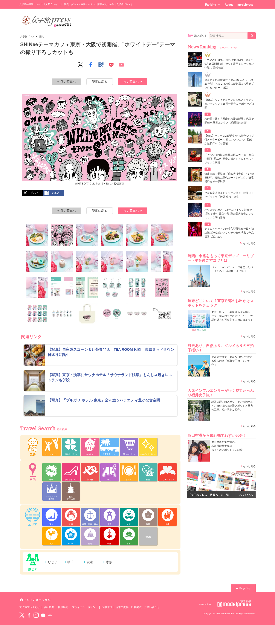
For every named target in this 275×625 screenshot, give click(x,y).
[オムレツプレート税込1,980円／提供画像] (37, 235)
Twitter (21, 615)
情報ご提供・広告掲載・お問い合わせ (138, 607)
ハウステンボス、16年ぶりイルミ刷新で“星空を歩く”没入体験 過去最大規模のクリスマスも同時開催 (229, 213)
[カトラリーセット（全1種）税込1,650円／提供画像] (162, 287)
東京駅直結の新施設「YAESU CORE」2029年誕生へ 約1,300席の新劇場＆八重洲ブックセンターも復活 (229, 83)
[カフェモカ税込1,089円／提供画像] (62, 261)
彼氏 (70, 562)
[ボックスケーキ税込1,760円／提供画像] (87, 235)
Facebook (29, 615)
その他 (148, 537)
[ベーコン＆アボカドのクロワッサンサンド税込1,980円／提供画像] (112, 235)
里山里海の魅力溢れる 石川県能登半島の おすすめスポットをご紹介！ (228, 446)
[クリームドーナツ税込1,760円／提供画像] (37, 261)
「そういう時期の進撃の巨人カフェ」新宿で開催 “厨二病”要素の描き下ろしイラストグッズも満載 (229, 158)
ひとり (52, 562)
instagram (36, 615)
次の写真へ (131, 81)
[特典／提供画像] (62, 287)
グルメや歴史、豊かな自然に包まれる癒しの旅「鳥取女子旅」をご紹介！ (232, 360)
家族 (109, 562)
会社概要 (49, 607)
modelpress (245, 4)
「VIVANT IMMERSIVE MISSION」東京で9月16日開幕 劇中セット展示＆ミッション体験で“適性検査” (229, 63)
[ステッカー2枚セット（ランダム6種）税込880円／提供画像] (62, 313)
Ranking (210, 4)
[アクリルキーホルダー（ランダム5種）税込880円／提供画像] (112, 287)
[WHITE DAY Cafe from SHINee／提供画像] (62, 235)
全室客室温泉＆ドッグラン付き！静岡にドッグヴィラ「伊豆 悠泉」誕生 (229, 194)
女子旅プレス (27, 36)
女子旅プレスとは (29, 607)
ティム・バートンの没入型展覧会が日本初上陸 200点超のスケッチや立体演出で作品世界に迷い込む (229, 232)
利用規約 (63, 607)
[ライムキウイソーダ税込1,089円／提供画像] (87, 261)
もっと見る (249, 243)
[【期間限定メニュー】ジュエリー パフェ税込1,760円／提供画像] (137, 261)
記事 (190, 35)
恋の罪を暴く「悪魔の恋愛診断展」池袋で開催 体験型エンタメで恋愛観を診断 (229, 120)
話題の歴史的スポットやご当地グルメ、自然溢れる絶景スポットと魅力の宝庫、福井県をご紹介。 (232, 405)
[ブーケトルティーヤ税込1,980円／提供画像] (137, 235)
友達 (90, 562)
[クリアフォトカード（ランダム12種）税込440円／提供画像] (37, 313)
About (229, 4)
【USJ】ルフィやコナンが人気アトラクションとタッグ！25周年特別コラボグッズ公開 (229, 103)
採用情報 (107, 607)
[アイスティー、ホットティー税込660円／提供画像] (37, 287)
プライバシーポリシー (85, 607)
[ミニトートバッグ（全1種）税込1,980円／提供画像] (87, 313)
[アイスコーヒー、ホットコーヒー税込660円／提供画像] (162, 261)
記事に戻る (99, 81)
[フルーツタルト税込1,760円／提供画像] (162, 235)
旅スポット (200, 35)
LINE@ (50, 615)
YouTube (43, 615)
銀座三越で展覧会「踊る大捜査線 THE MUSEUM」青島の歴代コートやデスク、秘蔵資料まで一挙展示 (229, 177)
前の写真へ (68, 81)
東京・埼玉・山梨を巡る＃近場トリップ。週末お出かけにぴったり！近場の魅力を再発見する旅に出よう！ (232, 316)
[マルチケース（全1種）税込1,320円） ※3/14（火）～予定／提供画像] (162, 313)
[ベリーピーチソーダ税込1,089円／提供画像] (112, 261)
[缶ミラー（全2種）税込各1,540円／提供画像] (112, 313)
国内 (41, 36)
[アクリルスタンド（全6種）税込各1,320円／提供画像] (137, 287)
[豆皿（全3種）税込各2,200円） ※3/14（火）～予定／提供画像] (137, 313)
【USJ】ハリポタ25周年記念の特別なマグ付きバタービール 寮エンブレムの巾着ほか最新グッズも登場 (229, 139)
